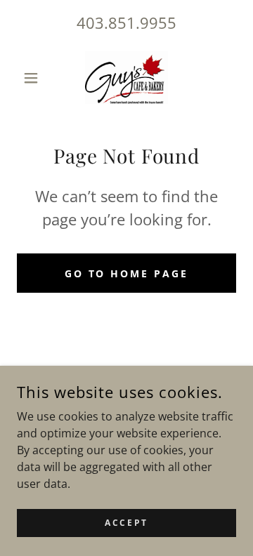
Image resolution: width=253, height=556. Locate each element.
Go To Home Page (127, 273)
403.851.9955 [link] (126, 22)
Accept (126, 523)
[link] (127, 77)
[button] (33, 78)
